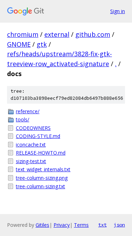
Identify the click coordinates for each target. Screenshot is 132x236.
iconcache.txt (31, 144)
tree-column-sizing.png (42, 177)
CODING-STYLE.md (38, 136)
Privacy (62, 224)
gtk (42, 44)
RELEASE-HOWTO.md (40, 152)
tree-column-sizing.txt (40, 186)
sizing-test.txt (31, 161)
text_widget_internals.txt (43, 169)
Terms (81, 224)
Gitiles (42, 224)
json (119, 224)
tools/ (22, 119)
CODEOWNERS (33, 128)
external (56, 34)
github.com (92, 34)
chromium (22, 34)
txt (102, 224)
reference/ (27, 111)
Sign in (117, 11)
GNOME (19, 44)
